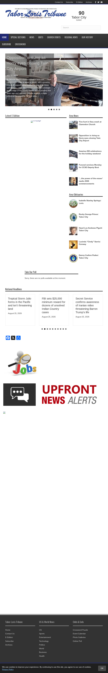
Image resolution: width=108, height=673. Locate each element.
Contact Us (59, 2)
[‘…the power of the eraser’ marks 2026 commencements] (73, 181)
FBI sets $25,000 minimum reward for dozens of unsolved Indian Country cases (53, 305)
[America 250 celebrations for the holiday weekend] (73, 154)
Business (43, 652)
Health (42, 656)
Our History (87, 37)
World (41, 648)
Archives (89, 2)
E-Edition (79, 2)
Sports (42, 634)
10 (66, 329)
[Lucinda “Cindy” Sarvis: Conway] (73, 244)
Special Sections (18, 37)
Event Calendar (79, 634)
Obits (40, 37)
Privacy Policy (8, 669)
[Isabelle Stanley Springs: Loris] (73, 203)
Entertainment (45, 637)
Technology (44, 641)
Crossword (20, 44)
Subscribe (69, 2)
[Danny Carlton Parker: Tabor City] (73, 258)
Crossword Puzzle (80, 630)
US (40, 630)
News (32, 37)
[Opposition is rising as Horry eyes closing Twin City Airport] (73, 138)
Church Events (53, 37)
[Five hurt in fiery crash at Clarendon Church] (73, 125)
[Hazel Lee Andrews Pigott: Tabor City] (73, 231)
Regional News (71, 37)
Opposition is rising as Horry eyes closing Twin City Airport (27, 63)
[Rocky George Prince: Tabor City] (73, 217)
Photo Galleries (79, 637)
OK (102, 668)
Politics (42, 645)
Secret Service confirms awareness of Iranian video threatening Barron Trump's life (87, 305)
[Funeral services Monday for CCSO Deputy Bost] (73, 168)
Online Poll (77, 641)
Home (4, 37)
